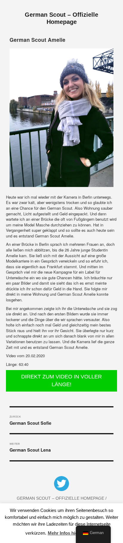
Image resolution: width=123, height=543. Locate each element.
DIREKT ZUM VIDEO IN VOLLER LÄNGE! (61, 380)
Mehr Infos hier (63, 533)
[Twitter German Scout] (61, 484)
